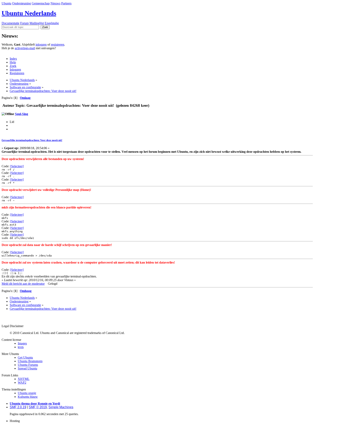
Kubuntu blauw (28, 396)
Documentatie (10, 23)
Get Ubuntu (25, 357)
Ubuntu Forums (28, 364)
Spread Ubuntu (27, 368)
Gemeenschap (41, 3)
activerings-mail (25, 48)
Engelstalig (52, 23)
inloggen (41, 44)
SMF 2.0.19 (18, 407)
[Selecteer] (17, 166)
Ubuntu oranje (27, 393)
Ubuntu (6, 3)
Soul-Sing (21, 114)
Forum (24, 23)
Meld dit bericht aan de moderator (23, 283)
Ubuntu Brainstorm (30, 361)
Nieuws (55, 3)
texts (21, 347)
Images (22, 343)
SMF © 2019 (38, 407)
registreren (57, 44)
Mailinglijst (36, 23)
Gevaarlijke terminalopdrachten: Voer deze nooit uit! (32, 140)
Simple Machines (60, 407)
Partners (66, 3)
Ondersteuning (21, 3)
